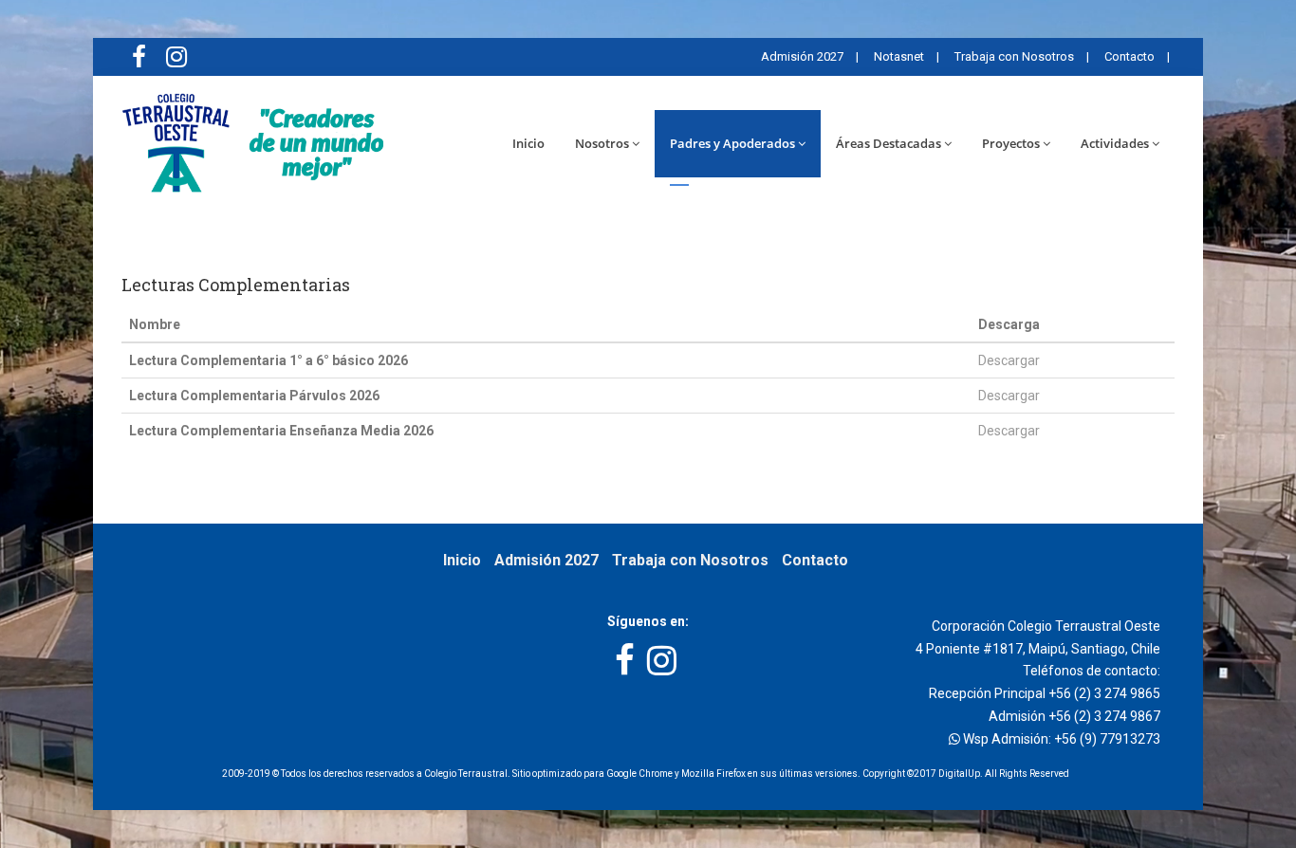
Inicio (528, 143)
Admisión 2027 (800, 56)
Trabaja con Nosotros (1013, 56)
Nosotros (602, 143)
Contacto (1128, 56)
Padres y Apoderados (732, 143)
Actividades (1115, 143)
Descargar (1009, 360)
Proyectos (1011, 143)
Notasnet (897, 56)
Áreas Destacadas (888, 143)
